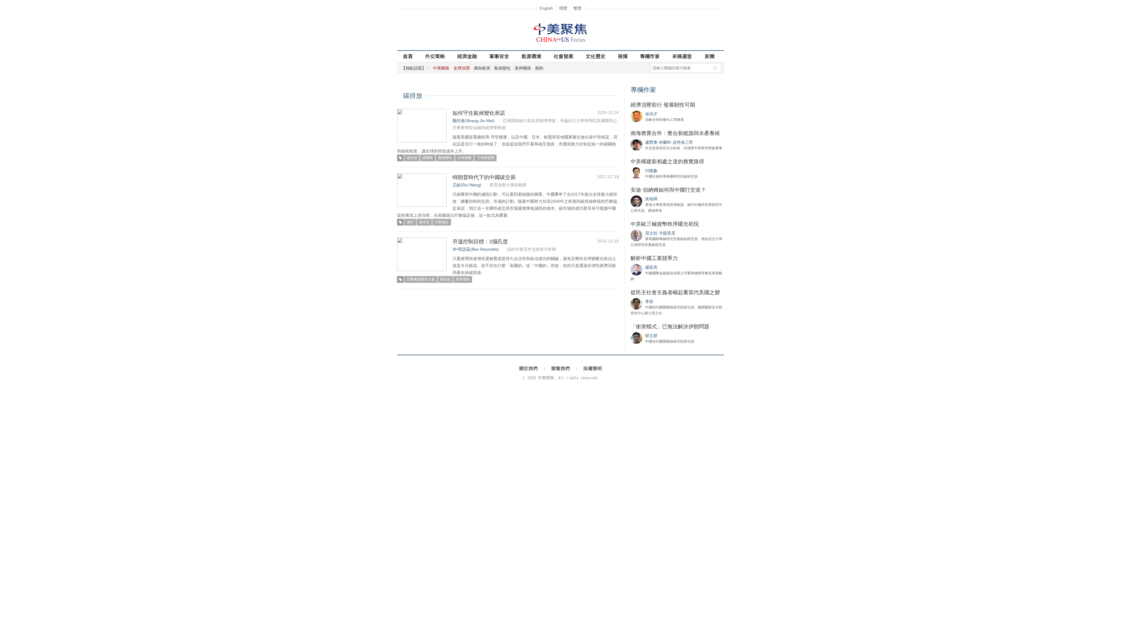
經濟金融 (467, 56)
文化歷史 (595, 56)
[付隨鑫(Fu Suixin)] (636, 172)
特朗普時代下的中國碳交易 (484, 177)
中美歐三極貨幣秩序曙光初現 (665, 224)
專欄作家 (650, 56)
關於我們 (528, 368)
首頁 (408, 56)
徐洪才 (651, 114)
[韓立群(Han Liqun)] (636, 337)
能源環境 (531, 56)
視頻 (623, 56)
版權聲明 (592, 368)
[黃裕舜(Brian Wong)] (636, 201)
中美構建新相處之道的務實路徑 (667, 161)
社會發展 (563, 56)
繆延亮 (651, 267)
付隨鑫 (651, 170)
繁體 (577, 8)
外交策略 (435, 56)
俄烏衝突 (482, 68)
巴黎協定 (442, 222)
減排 (410, 222)
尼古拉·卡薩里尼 (660, 233)
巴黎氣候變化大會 (421, 279)
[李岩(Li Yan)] (636, 303)
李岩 (649, 301)
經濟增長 (463, 279)
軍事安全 (499, 56)
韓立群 (651, 335)
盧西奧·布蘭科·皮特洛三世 (669, 142)
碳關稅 (427, 158)
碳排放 (412, 158)
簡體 (563, 8)
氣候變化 (502, 68)
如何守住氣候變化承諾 (478, 113)
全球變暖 (464, 158)
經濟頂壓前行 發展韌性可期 (663, 105)
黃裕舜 (651, 199)
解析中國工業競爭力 (654, 258)
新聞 (710, 56)
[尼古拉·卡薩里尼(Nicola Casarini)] (636, 235)
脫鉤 (539, 68)
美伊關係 (523, 68)
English (546, 8)
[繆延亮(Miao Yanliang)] (636, 269)
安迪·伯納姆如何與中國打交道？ (668, 190)
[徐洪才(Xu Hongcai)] (636, 116)
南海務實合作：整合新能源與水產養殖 (675, 133)
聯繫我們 (560, 368)
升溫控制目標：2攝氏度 (480, 242)
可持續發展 (485, 158)
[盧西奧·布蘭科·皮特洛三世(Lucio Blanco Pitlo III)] (636, 144)
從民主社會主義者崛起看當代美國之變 (675, 292)
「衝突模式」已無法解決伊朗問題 (670, 327)
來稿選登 (682, 56)
